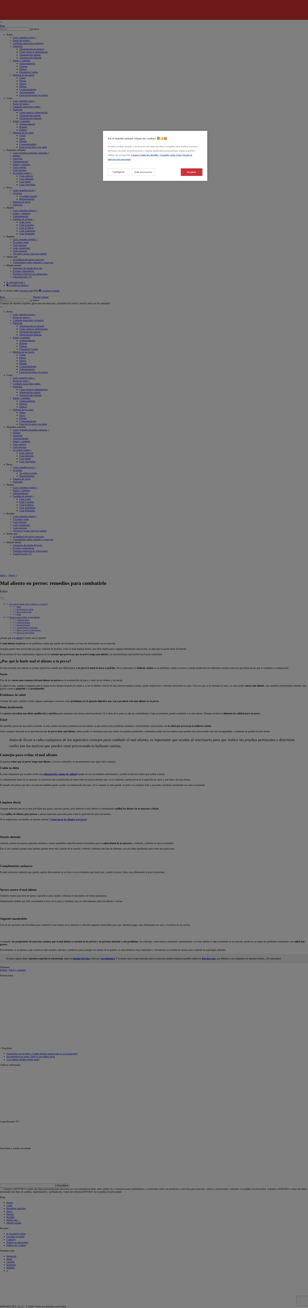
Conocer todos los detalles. (145, 155)
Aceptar (191, 172)
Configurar (119, 172)
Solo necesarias (143, 172)
